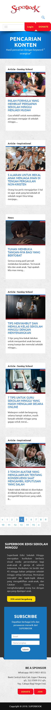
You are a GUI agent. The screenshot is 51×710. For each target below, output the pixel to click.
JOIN (40, 691)
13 (21, 524)
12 (15, 524)
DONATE (43, 26)
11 (9, 524)
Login (30, 26)
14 (27, 524)
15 (33, 524)
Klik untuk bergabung (21, 599)
